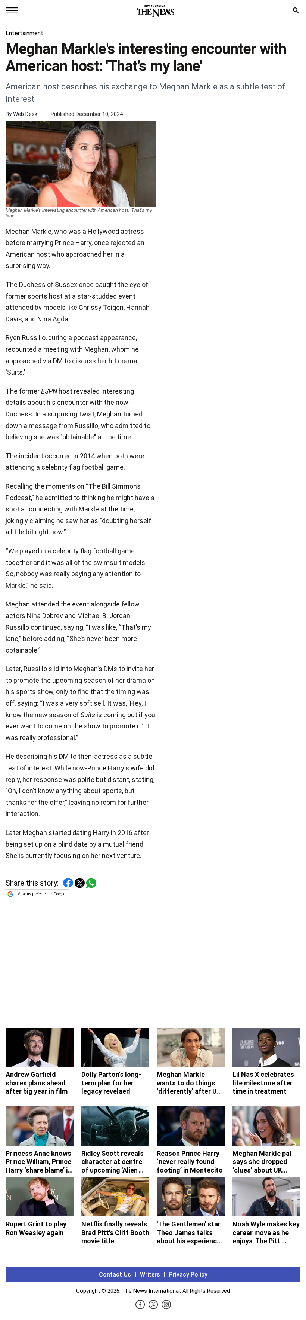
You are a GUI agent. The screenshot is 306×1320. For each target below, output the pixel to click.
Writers (150, 1274)
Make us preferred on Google (41, 894)
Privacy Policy (188, 1274)
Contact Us (115, 1274)
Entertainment (24, 33)
